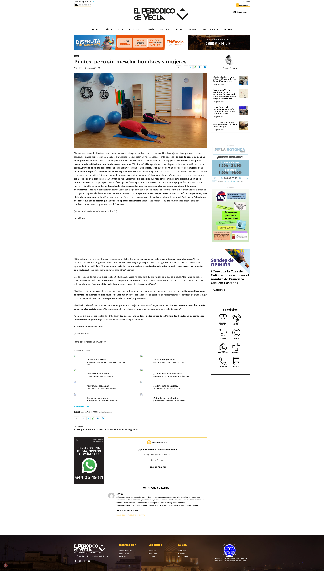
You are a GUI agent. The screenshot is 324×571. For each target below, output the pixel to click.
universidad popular (105, 412)
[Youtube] (88, 561)
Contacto (247, 2)
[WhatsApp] (195, 67)
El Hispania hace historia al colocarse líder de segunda (106, 429)
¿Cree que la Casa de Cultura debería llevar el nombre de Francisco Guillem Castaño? (230, 277)
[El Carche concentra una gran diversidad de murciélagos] (243, 125)
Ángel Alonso (78, 68)
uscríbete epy (244, 5)
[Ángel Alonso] (230, 60)
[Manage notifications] (6, 565)
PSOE (95, 412)
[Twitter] (191, 67)
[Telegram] (205, 67)
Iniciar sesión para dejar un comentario (130, 515)
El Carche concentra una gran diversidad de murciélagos (225, 124)
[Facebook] (186, 67)
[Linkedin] (200, 67)
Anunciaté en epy (84, 5)
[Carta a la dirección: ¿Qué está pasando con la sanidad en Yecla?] (243, 80)
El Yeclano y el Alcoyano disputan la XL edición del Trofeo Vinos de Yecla (224, 110)
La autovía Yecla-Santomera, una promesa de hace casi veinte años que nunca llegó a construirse (224, 94)
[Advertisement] (140, 241)
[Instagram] (84, 561)
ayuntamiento (85, 412)
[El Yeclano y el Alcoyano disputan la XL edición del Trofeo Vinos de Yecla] (243, 110)
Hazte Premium (157, 460)
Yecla (76, 56)
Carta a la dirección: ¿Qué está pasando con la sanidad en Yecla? (224, 79)
